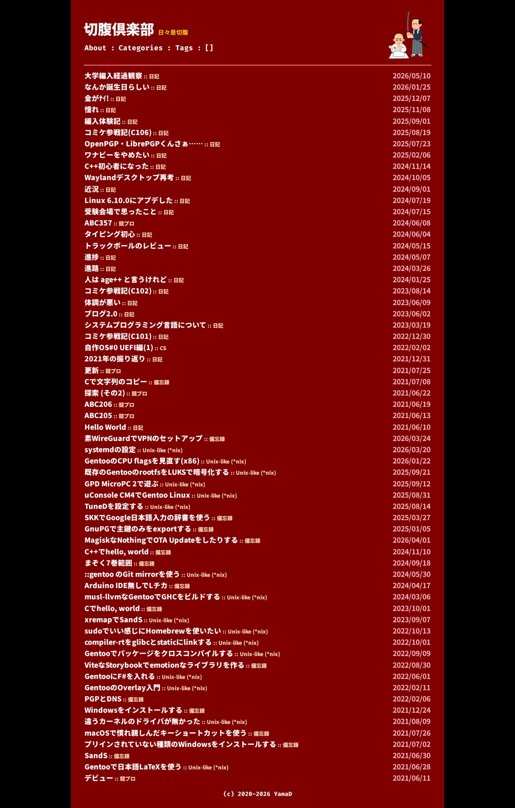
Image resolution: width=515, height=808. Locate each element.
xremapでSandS (113, 619)
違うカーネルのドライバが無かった (142, 721)
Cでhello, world (112, 608)
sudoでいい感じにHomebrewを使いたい (152, 630)
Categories (141, 48)
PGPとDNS (103, 698)
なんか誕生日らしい (117, 87)
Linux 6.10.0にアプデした (128, 200)
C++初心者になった (116, 166)
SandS (95, 755)
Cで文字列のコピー (115, 381)
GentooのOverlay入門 (122, 687)
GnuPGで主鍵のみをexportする (138, 528)
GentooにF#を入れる (119, 676)
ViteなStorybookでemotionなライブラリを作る (164, 665)
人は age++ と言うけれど (125, 279)
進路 (91, 268)
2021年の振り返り (115, 358)
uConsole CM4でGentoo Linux (137, 495)
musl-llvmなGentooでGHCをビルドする (152, 596)
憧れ (91, 109)
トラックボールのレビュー (127, 245)
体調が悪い (102, 302)
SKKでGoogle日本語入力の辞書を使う (147, 517)
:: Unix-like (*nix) (160, 450)
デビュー (98, 778)
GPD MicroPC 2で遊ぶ (121, 483)
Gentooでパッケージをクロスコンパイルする (158, 653)
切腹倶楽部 (119, 28)
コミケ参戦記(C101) (118, 336)
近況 (91, 189)
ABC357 (98, 222)
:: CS (160, 348)
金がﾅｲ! (96, 98)
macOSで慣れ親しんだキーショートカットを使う (165, 733)
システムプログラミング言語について (145, 325)
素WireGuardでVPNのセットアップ (143, 438)
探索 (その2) (104, 393)
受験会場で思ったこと (120, 211)
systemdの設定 (110, 449)
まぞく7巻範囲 (108, 563)
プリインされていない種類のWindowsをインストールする (180, 744)
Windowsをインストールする (133, 710)
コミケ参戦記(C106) (118, 132)
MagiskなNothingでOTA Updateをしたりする (161, 540)
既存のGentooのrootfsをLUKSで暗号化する (156, 472)
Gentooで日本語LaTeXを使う (133, 766)
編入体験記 (102, 121)
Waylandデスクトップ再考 (129, 177)
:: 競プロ (123, 223)
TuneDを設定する (114, 506)
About (95, 48)
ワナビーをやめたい (117, 155)
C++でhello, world (116, 551)
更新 (91, 370)
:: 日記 (151, 76)
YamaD (283, 794)
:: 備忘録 (158, 382)
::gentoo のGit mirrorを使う (132, 574)
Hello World (105, 427)
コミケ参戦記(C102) (118, 290)
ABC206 (98, 404)
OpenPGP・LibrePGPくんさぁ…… (143, 143)
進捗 (91, 257)
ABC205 (98, 415)
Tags (184, 48)
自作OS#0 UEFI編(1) (118, 347)
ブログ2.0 (100, 313)
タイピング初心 (109, 234)
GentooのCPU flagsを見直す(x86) (142, 460)
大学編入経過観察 (113, 75)
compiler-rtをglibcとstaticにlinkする (148, 642)
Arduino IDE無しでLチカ (126, 585)
